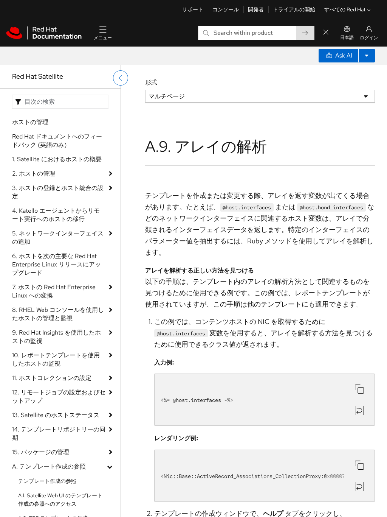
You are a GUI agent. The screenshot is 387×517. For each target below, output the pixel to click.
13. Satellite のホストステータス (55, 415)
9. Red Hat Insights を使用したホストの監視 (56, 337)
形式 (151, 82)
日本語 (347, 37)
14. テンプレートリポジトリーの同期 (58, 433)
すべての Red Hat (344, 9)
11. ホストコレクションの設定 (51, 378)
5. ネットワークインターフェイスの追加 (58, 237)
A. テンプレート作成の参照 (49, 466)
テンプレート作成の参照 (47, 481)
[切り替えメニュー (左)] (120, 78)
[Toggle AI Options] (366, 55)
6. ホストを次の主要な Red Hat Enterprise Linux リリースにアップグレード (56, 264)
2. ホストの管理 (33, 174)
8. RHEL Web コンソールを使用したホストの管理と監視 (58, 314)
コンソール (225, 9)
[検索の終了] (325, 33)
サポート (192, 9)
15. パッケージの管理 (40, 452)
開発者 (256, 9)
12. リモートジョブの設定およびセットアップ (58, 396)
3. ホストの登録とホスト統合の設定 (58, 192)
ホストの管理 (30, 122)
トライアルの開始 (294, 9)
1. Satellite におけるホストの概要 (57, 159)
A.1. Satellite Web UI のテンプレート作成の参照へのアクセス (60, 499)
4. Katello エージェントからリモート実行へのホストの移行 (56, 215)
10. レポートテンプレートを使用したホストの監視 (56, 359)
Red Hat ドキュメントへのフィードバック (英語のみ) (57, 140)
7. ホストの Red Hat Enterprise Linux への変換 (54, 291)
